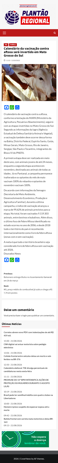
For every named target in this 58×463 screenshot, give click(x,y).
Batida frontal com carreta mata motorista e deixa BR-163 (28, 420)
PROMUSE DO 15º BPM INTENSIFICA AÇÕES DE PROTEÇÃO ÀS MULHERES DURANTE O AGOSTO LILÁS (27, 383)
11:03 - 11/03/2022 (13, 60)
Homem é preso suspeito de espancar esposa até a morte (26, 408)
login (24, 315)
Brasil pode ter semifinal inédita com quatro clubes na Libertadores (28, 396)
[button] (4, 32)
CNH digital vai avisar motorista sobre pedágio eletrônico (25, 346)
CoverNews (25, 458)
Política (13, 45)
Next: (28, 289)
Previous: (28, 277)
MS (6, 45)
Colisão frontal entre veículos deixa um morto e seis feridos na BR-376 (27, 357)
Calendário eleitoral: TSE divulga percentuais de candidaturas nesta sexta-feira (25, 369)
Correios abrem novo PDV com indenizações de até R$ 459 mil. (29, 334)
